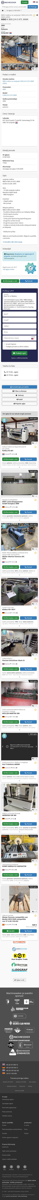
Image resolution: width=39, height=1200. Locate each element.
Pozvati (29, 281)
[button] (37, 2)
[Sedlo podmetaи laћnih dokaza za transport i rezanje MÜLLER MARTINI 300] (19, 693)
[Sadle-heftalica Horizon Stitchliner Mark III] (19, 642)
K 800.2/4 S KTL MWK (10, 95)
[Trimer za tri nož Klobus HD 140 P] (19, 591)
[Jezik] (34, 2)
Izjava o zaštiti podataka (19, 358)
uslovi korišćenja (22, 1196)
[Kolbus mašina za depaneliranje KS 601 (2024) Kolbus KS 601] (19, 431)
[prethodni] (3, 53)
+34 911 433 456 (11, 1073)
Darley (30, 1086)
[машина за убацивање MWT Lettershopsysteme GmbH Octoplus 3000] (19, 484)
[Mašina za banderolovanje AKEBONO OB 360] (19, 797)
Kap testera (32, 1082)
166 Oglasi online (8, 269)
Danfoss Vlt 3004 (21, 1082)
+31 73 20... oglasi (12, 372)
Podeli (20, 399)
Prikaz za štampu (20, 391)
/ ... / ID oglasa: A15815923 (11, 10)
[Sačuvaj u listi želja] (34, 15)
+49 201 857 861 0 (12, 1068)
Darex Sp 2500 (19, 1090)
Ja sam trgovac (11, 344)
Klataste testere (12, 1086)
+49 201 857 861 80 (12, 1071)
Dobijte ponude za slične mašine (17, 347)
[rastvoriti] (19, 467)
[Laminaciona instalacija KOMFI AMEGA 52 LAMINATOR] (19, 848)
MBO (4, 89)
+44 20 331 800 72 (12, 1065)
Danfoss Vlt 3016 (8, 1082)
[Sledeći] (36, 53)
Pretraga (33, 7)
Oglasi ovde (20, 980)
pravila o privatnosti (11, 1196)
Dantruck (22, 1086)
